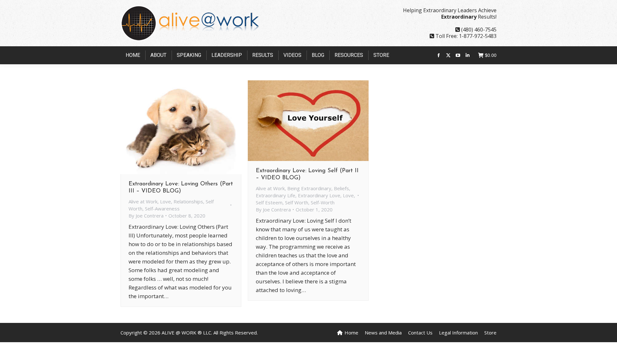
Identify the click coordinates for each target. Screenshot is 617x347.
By (146, 215)
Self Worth (296, 202)
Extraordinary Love (319, 195)
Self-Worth (323, 202)
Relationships (188, 201)
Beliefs (341, 188)
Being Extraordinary (309, 188)
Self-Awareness (162, 208)
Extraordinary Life (275, 195)
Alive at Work (143, 201)
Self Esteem (269, 202)
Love (165, 201)
